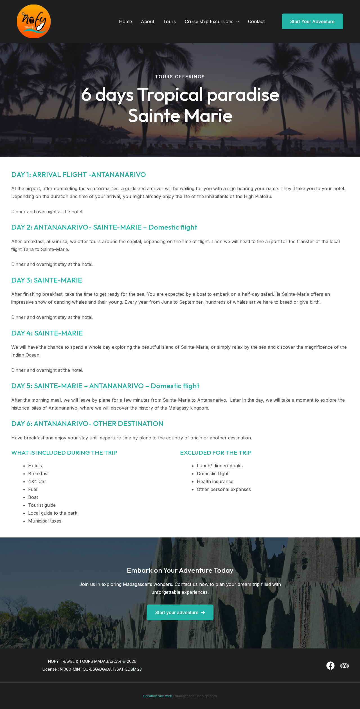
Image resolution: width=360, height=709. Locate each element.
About (147, 21)
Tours (169, 21)
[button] (236, 21)
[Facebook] (330, 665)
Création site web (157, 696)
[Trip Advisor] (344, 665)
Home (125, 21)
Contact (256, 21)
